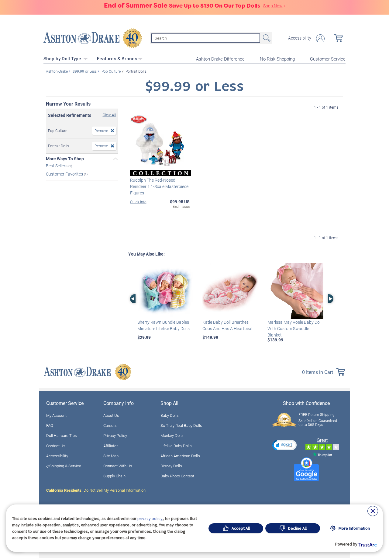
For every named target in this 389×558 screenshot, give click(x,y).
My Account (56, 415)
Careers (110, 425)
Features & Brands (117, 58)
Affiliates (111, 445)
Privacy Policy (115, 435)
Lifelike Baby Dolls (176, 445)
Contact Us (55, 445)
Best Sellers (57, 166)
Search (266, 38)
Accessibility (299, 38)
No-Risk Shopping (277, 59)
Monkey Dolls (172, 435)
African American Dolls (180, 456)
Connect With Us (117, 466)
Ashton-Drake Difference (220, 59)
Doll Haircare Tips (61, 435)
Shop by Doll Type (62, 58)
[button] (284, 445)
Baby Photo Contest (177, 476)
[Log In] (320, 38)
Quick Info (138, 201)
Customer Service (328, 59)
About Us (111, 415)
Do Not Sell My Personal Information (96, 490)
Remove (101, 130)
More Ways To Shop (65, 159)
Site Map (111, 456)
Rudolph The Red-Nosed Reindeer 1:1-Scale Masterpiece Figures (159, 186)
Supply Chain (114, 476)
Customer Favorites (65, 173)
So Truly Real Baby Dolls (181, 425)
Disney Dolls (171, 466)
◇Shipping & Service (63, 466)
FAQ (49, 425)
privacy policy (150, 518)
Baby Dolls (169, 415)
